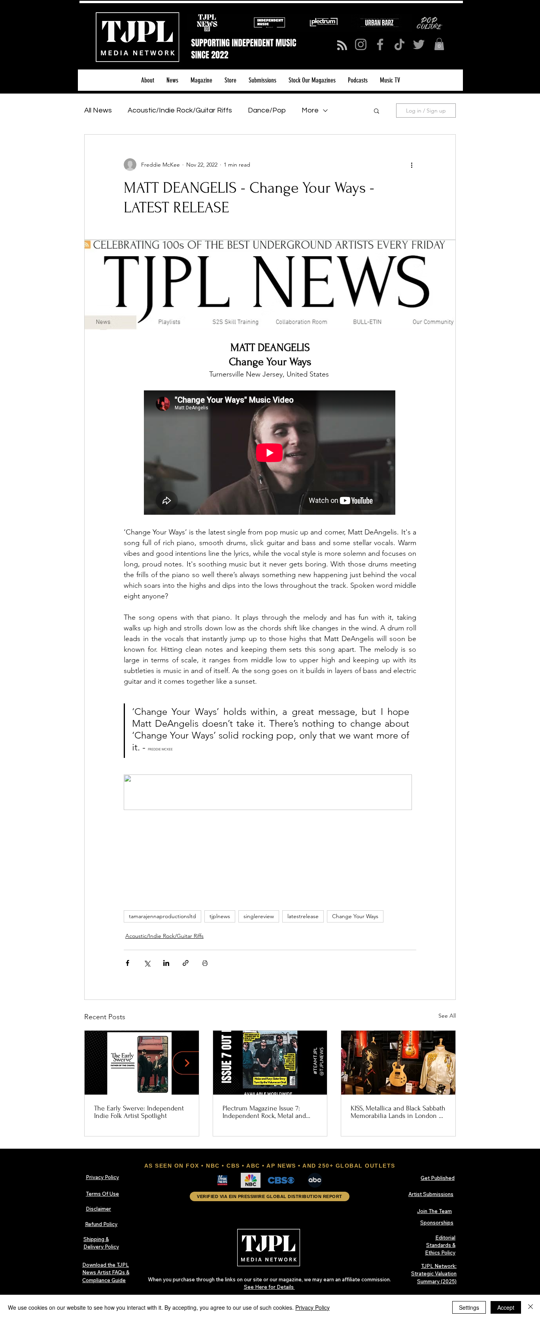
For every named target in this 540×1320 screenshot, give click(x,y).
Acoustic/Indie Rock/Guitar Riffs (180, 110)
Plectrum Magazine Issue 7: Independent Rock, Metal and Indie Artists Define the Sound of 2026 (266, 1111)
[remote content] (270, 453)
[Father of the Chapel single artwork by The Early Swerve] (142, 1063)
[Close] (530, 1307)
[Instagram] (360, 44)
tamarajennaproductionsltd (162, 916)
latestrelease (303, 916)
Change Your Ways (355, 916)
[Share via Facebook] (127, 963)
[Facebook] (380, 44)
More (310, 110)
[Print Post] (205, 963)
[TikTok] (399, 44)
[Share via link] (185, 963)
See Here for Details (269, 1287)
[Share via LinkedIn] (166, 963)
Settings (469, 1307)
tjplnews (220, 916)
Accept (505, 1307)
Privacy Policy (312, 1307)
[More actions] (411, 164)
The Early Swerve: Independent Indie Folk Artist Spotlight (139, 1111)
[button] (439, 44)
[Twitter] (419, 44)
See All (447, 1015)
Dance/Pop (267, 110)
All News (98, 110)
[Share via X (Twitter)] (147, 963)
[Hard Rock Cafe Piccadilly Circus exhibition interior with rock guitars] (398, 1063)
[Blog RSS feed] (342, 45)
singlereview (259, 916)
